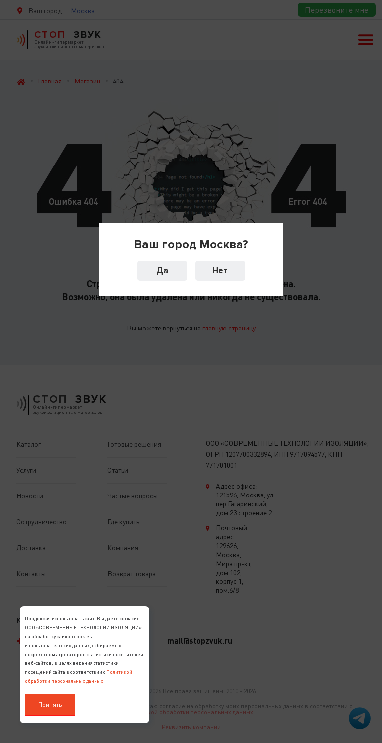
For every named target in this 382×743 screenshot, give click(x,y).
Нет (220, 270)
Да (162, 270)
